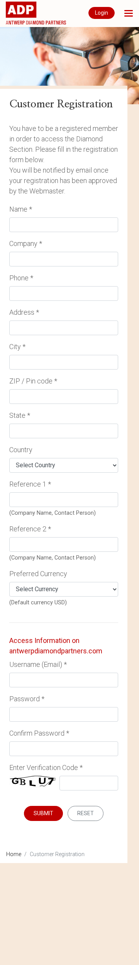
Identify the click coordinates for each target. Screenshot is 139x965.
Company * (25, 243)
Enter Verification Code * (46, 767)
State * (19, 415)
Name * (20, 209)
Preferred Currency (38, 574)
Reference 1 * (30, 484)
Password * (26, 699)
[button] (128, 13)
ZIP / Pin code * (33, 381)
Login (101, 13)
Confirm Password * (39, 733)
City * (17, 347)
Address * (24, 312)
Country (20, 450)
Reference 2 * (30, 529)
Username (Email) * (38, 664)
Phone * (21, 278)
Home (13, 854)
